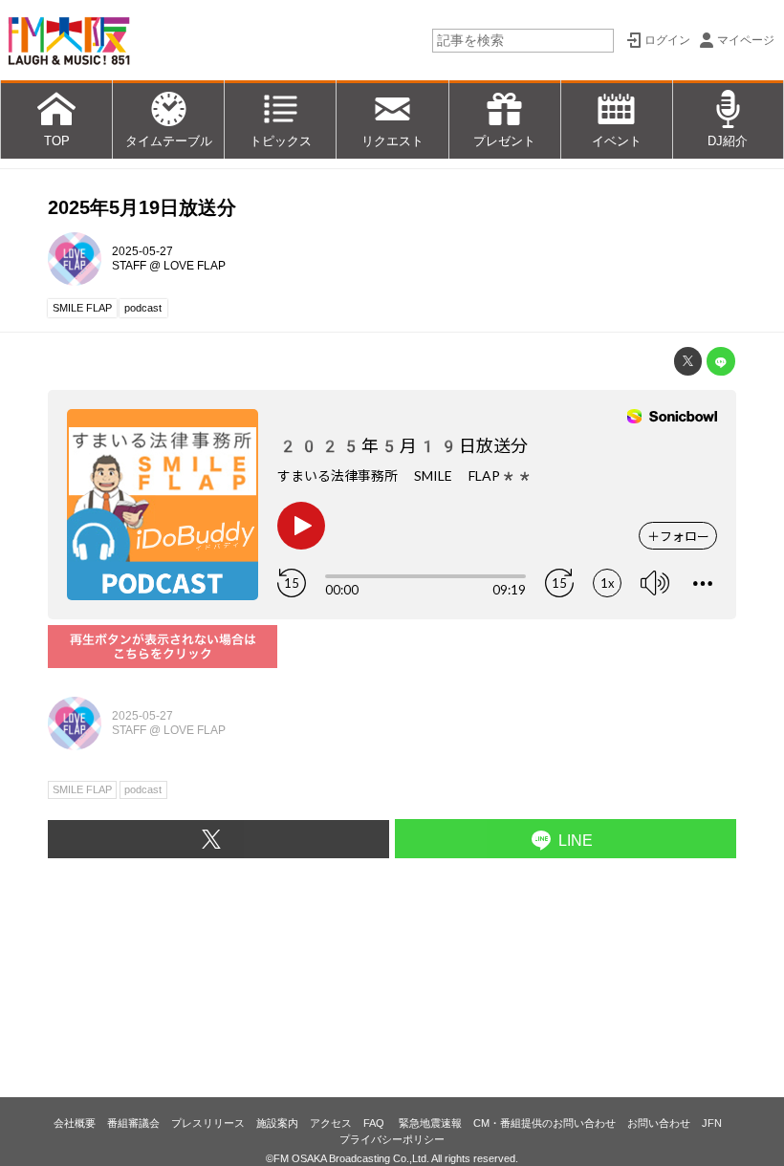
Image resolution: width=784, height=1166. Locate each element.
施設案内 (277, 1123)
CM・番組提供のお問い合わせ (544, 1123)
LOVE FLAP (194, 265)
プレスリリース (208, 1123)
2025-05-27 (142, 251)
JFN (712, 1123)
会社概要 (75, 1123)
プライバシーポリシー (392, 1139)
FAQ (375, 1123)
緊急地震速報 (430, 1123)
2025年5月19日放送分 (142, 207)
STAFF (129, 265)
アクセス (331, 1123)
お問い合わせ (658, 1123)
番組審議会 (133, 1123)
